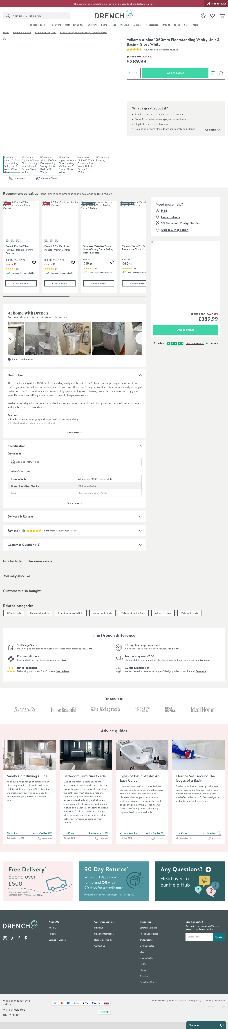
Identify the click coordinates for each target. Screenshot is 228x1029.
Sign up (219, 936)
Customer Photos (51, 179)
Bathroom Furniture (22, 32)
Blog (142, 951)
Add (102, 283)
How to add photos (22, 359)
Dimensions (22, 179)
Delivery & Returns (20, 516)
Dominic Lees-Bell (129, 832)
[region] (74, 249)
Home (6, 32)
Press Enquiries (147, 982)
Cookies (207, 1000)
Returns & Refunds (103, 939)
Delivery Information (104, 933)
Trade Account (146, 939)
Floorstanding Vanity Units (70, 613)
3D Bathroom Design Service (180, 223)
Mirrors (137, 24)
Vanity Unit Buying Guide (27, 775)
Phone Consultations (149, 933)
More (89, 648)
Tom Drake (68, 832)
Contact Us (99, 945)
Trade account (218, 3)
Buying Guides (42, 833)
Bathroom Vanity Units (45, 32)
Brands (166, 24)
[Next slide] (143, 247)
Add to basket (186, 73)
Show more (73, 432)
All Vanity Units (14, 613)
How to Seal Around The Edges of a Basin (195, 778)
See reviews (62, 671)
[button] (11, 338)
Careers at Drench (57, 939)
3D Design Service (148, 927)
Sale (186, 24)
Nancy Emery (14, 832)
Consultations (170, 217)
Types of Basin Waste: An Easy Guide (140, 778)
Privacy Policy (195, 1000)
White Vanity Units (189, 613)
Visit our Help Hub (14, 1010)
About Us (53, 927)
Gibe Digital (220, 1006)
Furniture (56, 24)
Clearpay (144, 976)
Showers (92, 24)
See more (201, 671)
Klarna (143, 970)
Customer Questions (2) (24, 544)
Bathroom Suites (74, 24)
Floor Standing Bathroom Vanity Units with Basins (83, 32)
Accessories (152, 24)
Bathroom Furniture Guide (84, 775)
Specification (16, 446)
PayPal (143, 964)
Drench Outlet (146, 958)
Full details (210, 129)
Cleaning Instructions (27, 461)
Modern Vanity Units (102, 613)
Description (16, 375)
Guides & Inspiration (174, 229)
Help (195, 24)
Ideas (177, 24)
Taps (113, 24)
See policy (173, 648)
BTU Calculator (147, 945)
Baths (104, 24)
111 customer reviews (167, 49)
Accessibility (219, 1000)
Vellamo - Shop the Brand (133, 613)
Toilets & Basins (38, 24)
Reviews (52, 933)
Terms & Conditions (177, 1000)
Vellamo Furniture (163, 613)
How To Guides (211, 833)
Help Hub (98, 927)
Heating (124, 24)
